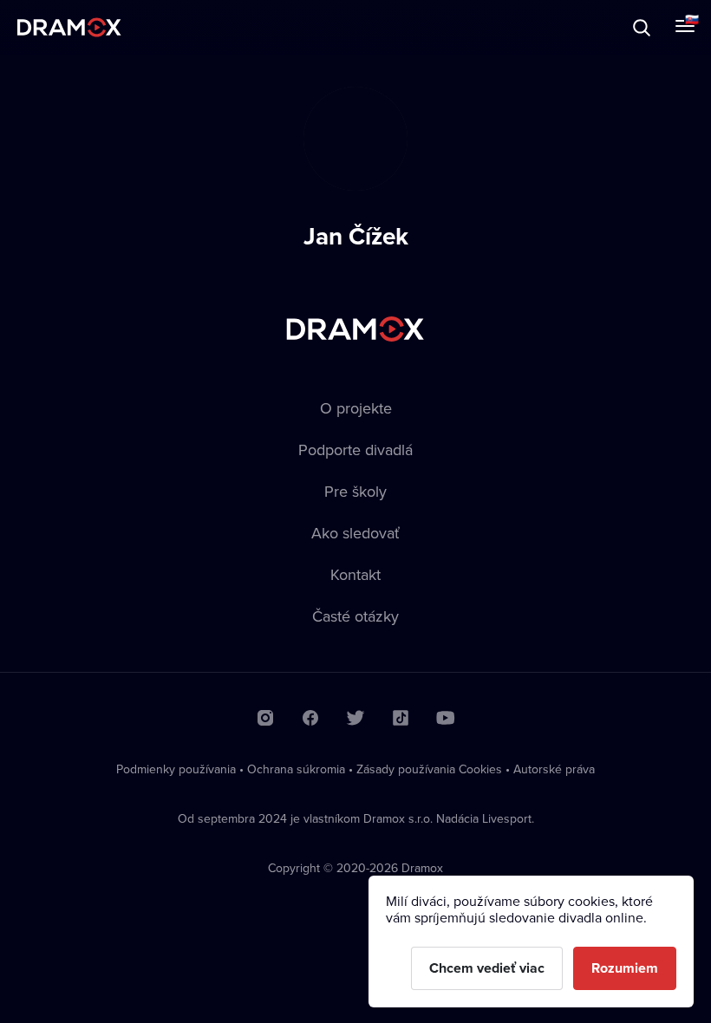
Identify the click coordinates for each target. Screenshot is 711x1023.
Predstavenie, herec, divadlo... (174, 27)
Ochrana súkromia (296, 769)
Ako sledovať (355, 533)
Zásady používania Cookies (429, 769)
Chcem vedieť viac (487, 968)
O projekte (356, 408)
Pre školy (355, 491)
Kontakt (355, 574)
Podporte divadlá (355, 449)
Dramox (69, 27)
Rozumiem (624, 968)
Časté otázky (355, 616)
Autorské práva (554, 769)
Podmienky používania (176, 769)
